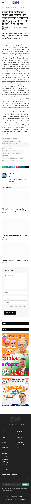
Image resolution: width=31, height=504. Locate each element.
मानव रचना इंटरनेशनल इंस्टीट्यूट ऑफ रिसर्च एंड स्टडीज (13, 158)
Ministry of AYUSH (7, 148)
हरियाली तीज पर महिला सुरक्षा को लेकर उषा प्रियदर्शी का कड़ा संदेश (14, 236)
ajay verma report (6, 138)
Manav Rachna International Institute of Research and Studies (14, 145)
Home (3, 7)
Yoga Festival (19, 153)
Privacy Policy (5, 490)
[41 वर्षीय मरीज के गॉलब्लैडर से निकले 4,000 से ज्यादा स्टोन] (15, 250)
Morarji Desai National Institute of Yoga (12, 150)
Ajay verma (8, 27)
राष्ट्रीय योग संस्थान (20, 160)
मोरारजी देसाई (5, 160)
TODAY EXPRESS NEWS (8, 153)
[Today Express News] (16, 2)
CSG (22, 496)
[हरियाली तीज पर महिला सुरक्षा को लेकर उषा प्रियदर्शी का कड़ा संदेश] (15, 225)
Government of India (7, 141)
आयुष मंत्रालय (5, 155)
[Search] (28, 2)
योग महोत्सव (12, 160)
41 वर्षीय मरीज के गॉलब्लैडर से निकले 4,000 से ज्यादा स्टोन (15, 260)
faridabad (15, 138)
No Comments (24, 27)
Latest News (18, 141)
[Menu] (3, 2)
